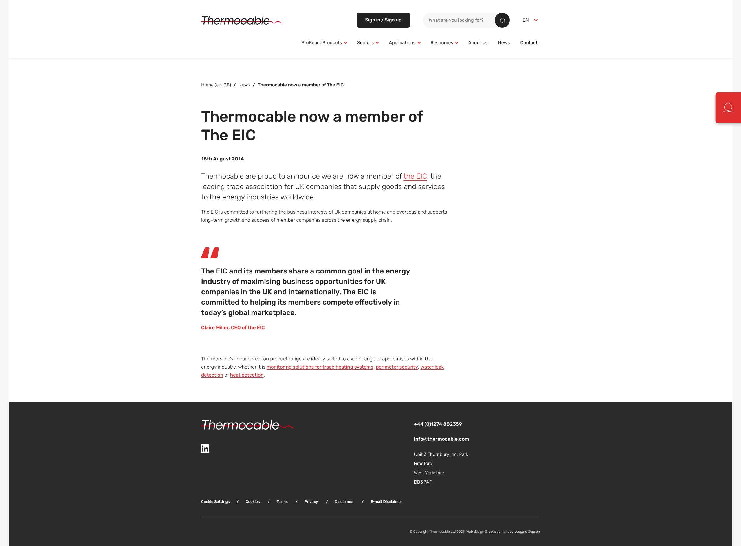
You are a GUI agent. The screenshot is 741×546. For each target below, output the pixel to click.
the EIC (415, 176)
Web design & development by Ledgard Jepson (503, 532)
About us (478, 42)
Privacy (311, 501)
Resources (442, 42)
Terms (282, 501)
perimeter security (397, 367)
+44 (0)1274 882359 (438, 424)
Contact (529, 42)
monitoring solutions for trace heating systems (320, 367)
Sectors (365, 42)
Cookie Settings (215, 501)
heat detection (247, 375)
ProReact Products (321, 42)
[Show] (345, 43)
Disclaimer (344, 501)
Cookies (252, 501)
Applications (402, 42)
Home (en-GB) (216, 85)
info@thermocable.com (441, 439)
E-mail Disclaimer (386, 501)
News (504, 42)
